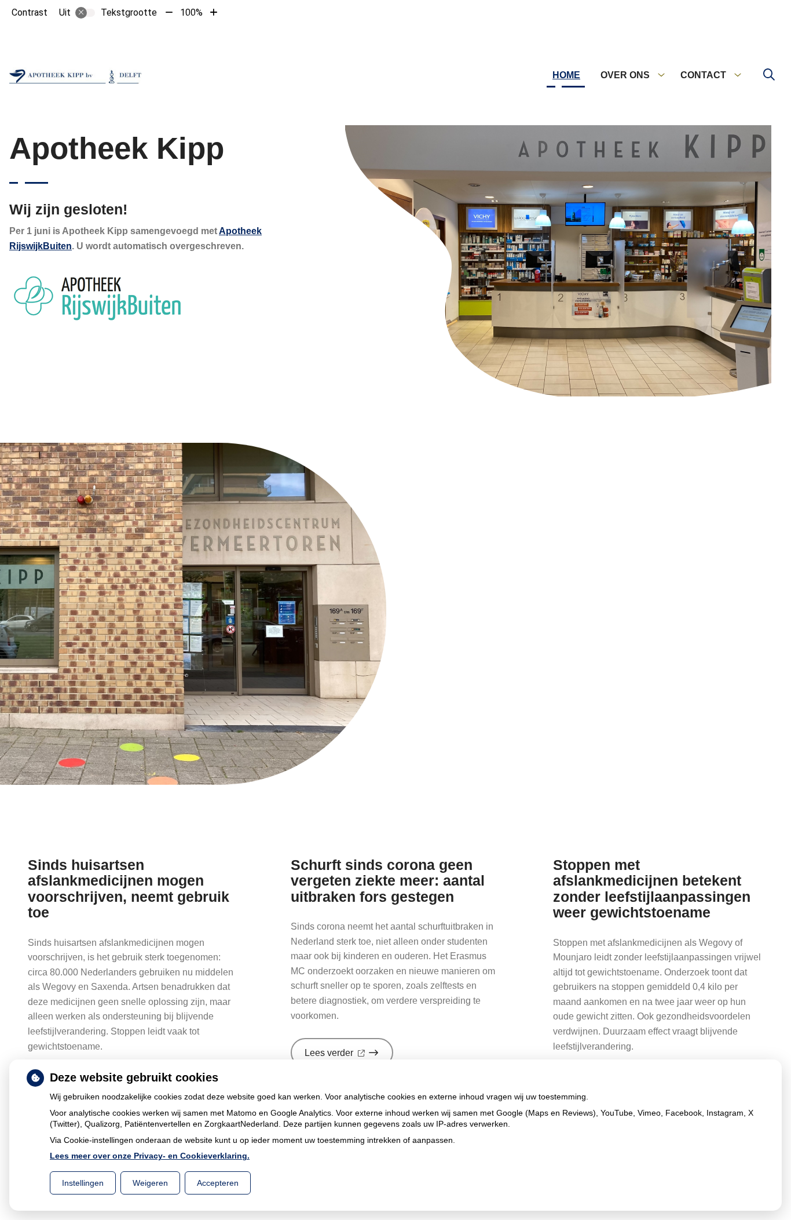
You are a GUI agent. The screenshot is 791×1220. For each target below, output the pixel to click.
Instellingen (83, 1183)
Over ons (625, 75)
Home (566, 75)
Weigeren (150, 1183)
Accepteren (218, 1183)
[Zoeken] (769, 75)
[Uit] (85, 13)
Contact (703, 75)
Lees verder (349, 1056)
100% (191, 12)
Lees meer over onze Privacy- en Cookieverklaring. (150, 1155)
